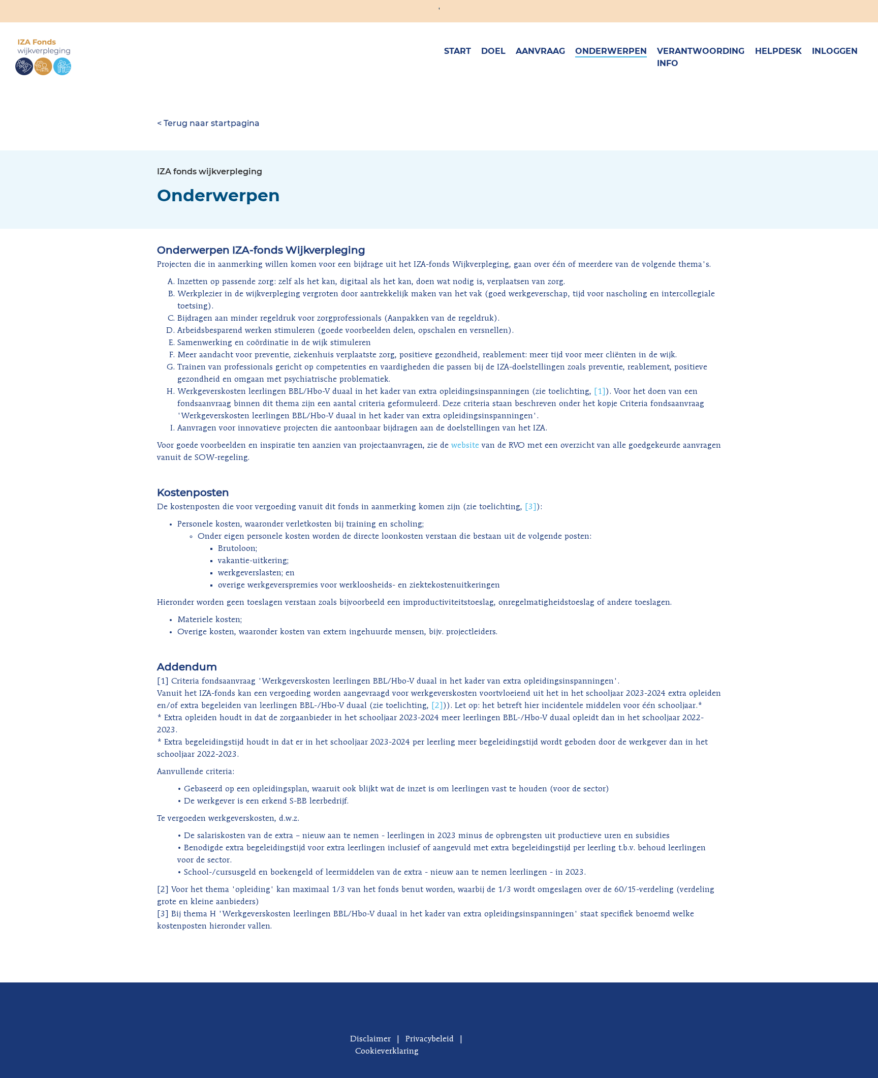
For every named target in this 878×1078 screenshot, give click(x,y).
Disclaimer (370, 1039)
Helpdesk (778, 51)
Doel (493, 51)
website (465, 446)
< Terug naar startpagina (208, 123)
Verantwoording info (700, 57)
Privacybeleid (429, 1039)
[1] (600, 392)
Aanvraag (540, 51)
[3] (531, 507)
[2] (437, 706)
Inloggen (835, 51)
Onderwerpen (611, 51)
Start (457, 51)
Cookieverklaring (387, 1052)
